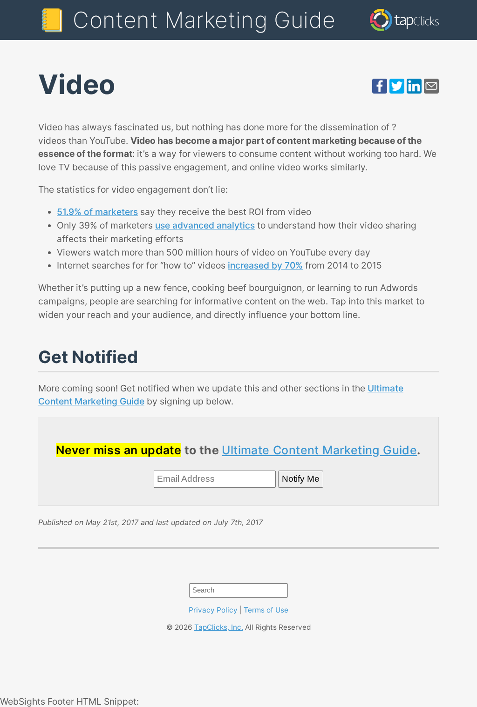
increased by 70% (265, 265)
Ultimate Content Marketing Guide (319, 450)
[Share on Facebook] (379, 90)
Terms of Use (266, 610)
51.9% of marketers (97, 211)
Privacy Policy (213, 610)
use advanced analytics (205, 225)
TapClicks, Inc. (218, 627)
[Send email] (431, 90)
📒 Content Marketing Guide (186, 20)
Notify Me (301, 479)
